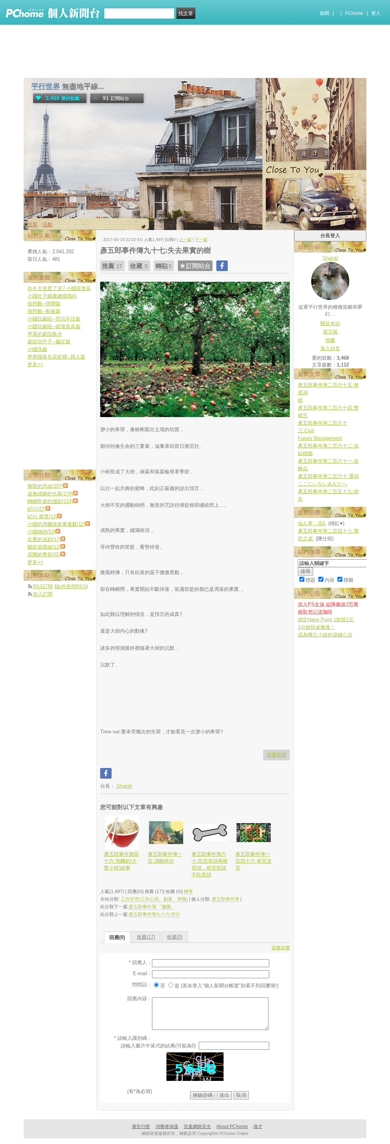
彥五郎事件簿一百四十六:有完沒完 (253, 861)
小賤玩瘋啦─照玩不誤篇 (53, 319)
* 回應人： (140, 962)
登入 (375, 13)
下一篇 (201, 239)
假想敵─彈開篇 (44, 303)
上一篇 (185, 239)
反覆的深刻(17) (44, 539)
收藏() (174, 937)
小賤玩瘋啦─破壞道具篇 (53, 326)
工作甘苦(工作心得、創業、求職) (154, 899)
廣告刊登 (141, 1126)
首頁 (32, 224)
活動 (48, 224)
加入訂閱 (43, 594)
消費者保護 (166, 1126)
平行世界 (45, 86)
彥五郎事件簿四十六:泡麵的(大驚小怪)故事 (121, 861)
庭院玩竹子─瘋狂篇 (48, 341)
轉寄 (188, 891)
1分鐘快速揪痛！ (316, 627)
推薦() (146, 937)
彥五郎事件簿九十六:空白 (154, 914)
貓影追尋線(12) (44, 547)
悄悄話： (142, 984)
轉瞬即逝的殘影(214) (50, 501)
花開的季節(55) (44, 554)
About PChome (232, 1126)
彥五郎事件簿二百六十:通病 (328, 476)
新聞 (324, 13)
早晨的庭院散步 (44, 334)
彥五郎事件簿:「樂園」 (152, 906)
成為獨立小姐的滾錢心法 (325, 635)
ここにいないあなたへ (322, 484)
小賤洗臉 (37, 349)
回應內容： (139, 998)
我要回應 (281, 947)
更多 (35, 364)
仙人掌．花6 (311, 523)
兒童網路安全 (197, 1126)
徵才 (257, 1126)
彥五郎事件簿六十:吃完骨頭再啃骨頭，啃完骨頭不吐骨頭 (210, 864)
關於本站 (330, 323)
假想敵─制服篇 (44, 311)
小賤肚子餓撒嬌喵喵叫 (52, 296)
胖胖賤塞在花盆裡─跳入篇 (56, 357)
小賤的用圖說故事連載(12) (56, 524)
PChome (354, 13)
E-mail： (142, 973)
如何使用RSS (71, 586)
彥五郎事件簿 (225, 899)
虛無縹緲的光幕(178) (50, 494)
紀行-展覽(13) (42, 516)
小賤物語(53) (41, 532)
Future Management (320, 438)
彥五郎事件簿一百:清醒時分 (165, 857)
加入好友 (330, 348)
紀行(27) (36, 509)
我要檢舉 (276, 755)
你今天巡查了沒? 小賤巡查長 (59, 288)
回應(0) (117, 937)
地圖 (330, 340)
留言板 (330, 332)
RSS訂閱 (43, 586)
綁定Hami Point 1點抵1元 (326, 619)
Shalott (123, 786)
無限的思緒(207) (45, 486)
